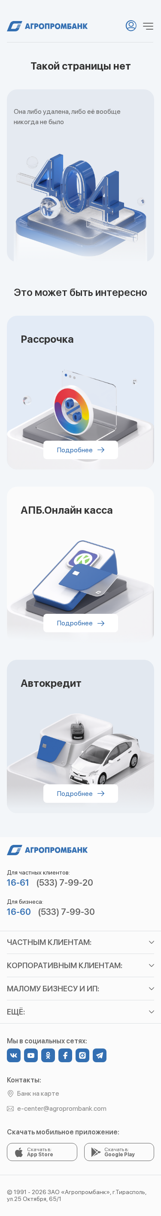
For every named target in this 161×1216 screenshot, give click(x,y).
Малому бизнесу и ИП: (53, 988)
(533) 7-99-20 (64, 883)
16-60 (19, 912)
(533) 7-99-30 (66, 912)
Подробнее (75, 450)
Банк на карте (38, 1093)
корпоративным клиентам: (64, 965)
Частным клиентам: (49, 942)
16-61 (18, 883)
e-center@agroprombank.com (61, 1108)
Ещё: (16, 1011)
